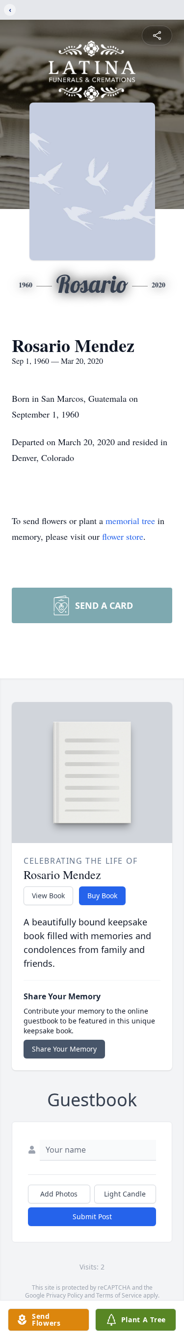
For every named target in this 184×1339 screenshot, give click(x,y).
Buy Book (102, 895)
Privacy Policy (64, 1295)
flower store (122, 536)
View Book (48, 895)
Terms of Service (119, 1295)
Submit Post (92, 1216)
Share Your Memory (64, 1049)
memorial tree (130, 521)
